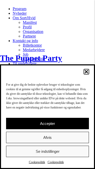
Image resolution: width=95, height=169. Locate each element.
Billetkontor (32, 45)
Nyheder (20, 13)
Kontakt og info (25, 41)
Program (19, 9)
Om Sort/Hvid (24, 18)
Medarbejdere (34, 50)
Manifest (30, 22)
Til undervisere (24, 63)
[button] (86, 71)
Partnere (29, 36)
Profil (27, 27)
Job (25, 54)
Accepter (47, 123)
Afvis (47, 137)
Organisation (33, 31)
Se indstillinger (48, 151)
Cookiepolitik (37, 162)
